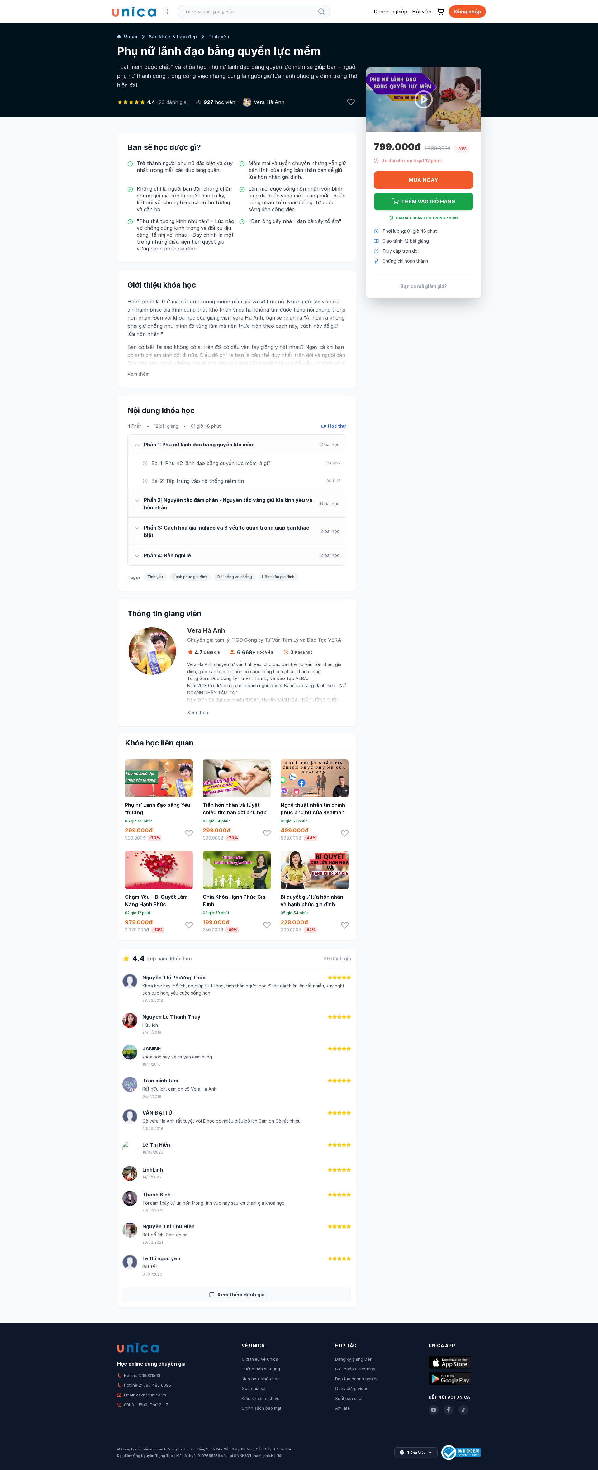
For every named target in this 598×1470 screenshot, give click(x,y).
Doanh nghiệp (390, 11)
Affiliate (342, 1408)
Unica (131, 36)
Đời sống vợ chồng (234, 576)
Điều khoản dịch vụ (260, 1398)
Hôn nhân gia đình (278, 576)
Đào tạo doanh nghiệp (357, 1378)
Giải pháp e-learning (355, 1368)
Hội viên (421, 11)
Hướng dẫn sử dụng (261, 1368)
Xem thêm (138, 374)
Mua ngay (423, 180)
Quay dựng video (351, 1388)
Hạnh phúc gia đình (190, 576)
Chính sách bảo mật (261, 1408)
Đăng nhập (467, 11)
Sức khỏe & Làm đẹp (173, 36)
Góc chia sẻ (253, 1388)
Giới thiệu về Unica (260, 1359)
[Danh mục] (167, 11)
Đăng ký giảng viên (354, 1359)
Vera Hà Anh (269, 102)
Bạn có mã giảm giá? (424, 286)
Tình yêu (219, 36)
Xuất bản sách (349, 1398)
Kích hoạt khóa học (261, 1378)
